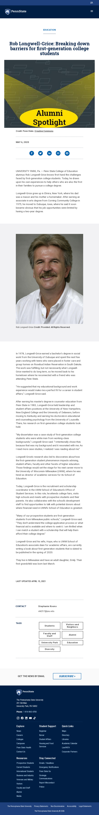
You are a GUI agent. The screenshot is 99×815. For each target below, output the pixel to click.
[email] (58, 153)
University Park (49, 642)
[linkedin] (49, 153)
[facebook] (31, 153)
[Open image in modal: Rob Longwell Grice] (49, 279)
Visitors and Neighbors (72, 625)
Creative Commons (44, 131)
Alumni (72, 634)
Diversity (50, 649)
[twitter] (40, 153)
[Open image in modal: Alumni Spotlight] (49, 94)
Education (49, 30)
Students (50, 625)
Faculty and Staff (49, 634)
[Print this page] (67, 153)
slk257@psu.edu (46, 611)
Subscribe (66, 676)
